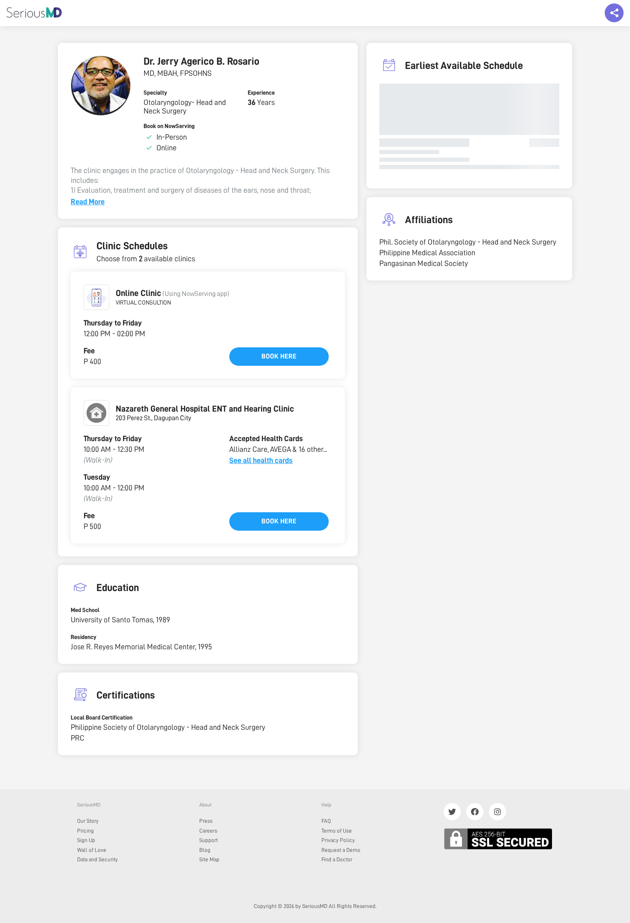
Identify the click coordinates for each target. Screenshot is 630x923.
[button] (96, 297)
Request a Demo (340, 850)
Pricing (85, 830)
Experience (261, 93)
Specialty (155, 93)
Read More (88, 202)
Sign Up (86, 840)
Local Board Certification (101, 717)
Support (208, 840)
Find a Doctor (336, 859)
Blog (204, 850)
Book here (279, 356)
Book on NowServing (169, 126)
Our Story (88, 821)
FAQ (326, 821)
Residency (83, 637)
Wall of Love (91, 850)
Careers (208, 830)
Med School (85, 610)
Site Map (209, 859)
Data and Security (97, 859)
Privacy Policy (338, 840)
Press (206, 821)
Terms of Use (336, 830)
